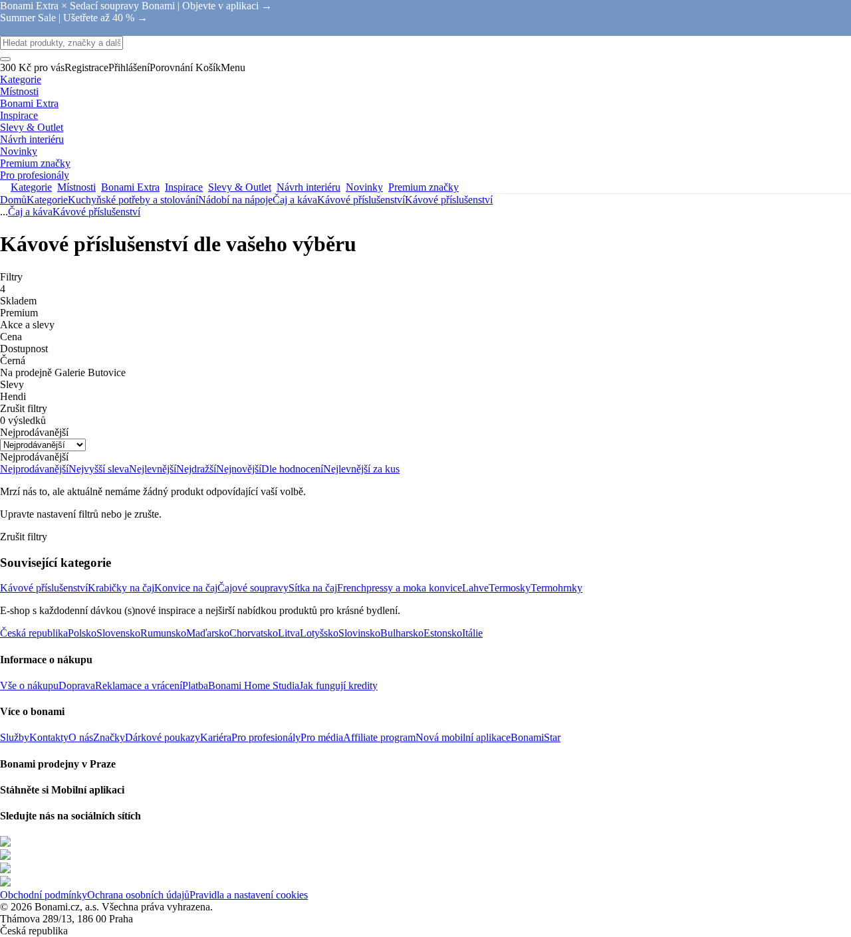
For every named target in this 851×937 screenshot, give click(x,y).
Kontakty (48, 737)
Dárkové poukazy (162, 737)
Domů (13, 199)
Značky (109, 737)
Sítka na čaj (313, 587)
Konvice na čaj (185, 587)
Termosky (510, 587)
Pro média (322, 737)
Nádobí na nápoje (235, 199)
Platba (195, 685)
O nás (80, 737)
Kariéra (215, 737)
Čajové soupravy (253, 587)
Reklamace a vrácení (138, 685)
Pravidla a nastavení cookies (248, 894)
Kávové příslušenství (449, 199)
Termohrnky (556, 587)
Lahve (475, 587)
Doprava (77, 685)
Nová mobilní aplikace (463, 737)
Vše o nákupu (29, 685)
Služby (14, 737)
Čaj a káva (295, 199)
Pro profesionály (266, 737)
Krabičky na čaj (121, 587)
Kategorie (47, 199)
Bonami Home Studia (253, 685)
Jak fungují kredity (338, 685)
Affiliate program (379, 737)
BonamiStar (535, 737)
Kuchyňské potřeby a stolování (133, 199)
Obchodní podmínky (43, 894)
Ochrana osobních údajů (138, 894)
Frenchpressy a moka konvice (399, 587)
